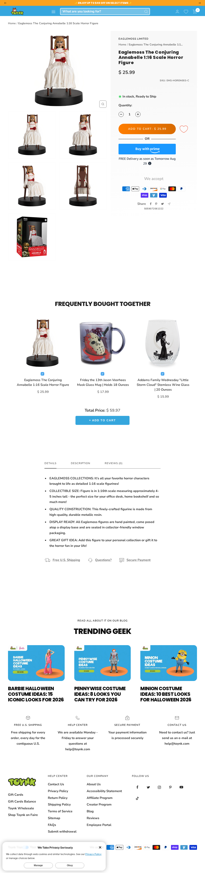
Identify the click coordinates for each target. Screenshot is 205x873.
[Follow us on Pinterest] (170, 787)
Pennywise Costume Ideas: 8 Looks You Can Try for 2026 (100, 694)
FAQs (52, 825)
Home (12, 23)
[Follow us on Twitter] (148, 787)
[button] (195, 12)
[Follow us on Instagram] (159, 787)
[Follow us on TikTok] (137, 798)
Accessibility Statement (104, 791)
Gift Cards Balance (22, 801)
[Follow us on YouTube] (181, 787)
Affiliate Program (100, 798)
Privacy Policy (58, 791)
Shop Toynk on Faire (23, 815)
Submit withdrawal (62, 831)
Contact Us (56, 784)
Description (80, 463)
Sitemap (54, 818)
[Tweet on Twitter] (162, 203)
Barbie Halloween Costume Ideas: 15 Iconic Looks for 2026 (36, 694)
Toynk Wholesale (21, 808)
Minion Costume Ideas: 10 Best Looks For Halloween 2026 (165, 694)
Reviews (93, 818)
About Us (94, 784)
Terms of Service (60, 811)
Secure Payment (139, 560)
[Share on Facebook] (151, 203)
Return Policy (57, 798)
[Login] (177, 11)
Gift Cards (15, 795)
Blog (90, 811)
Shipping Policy (59, 804)
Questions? (103, 560)
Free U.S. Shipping (66, 560)
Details (50, 463)
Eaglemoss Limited (134, 39)
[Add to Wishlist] (184, 129)
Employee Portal (99, 825)
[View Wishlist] (186, 12)
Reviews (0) (114, 463)
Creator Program (99, 804)
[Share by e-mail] (169, 204)
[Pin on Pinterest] (156, 203)
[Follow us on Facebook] (137, 787)
